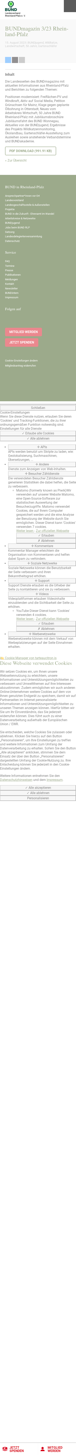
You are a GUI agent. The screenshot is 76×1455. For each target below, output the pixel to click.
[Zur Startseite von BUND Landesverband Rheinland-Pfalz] (11, 6)
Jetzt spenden (17, 1449)
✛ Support (42, 581)
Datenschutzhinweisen (16, 780)
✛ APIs (42, 447)
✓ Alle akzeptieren (38, 788)
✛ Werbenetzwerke (42, 634)
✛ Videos (42, 594)
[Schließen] (38, 404)
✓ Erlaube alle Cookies (38, 433)
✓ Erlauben (46, 535)
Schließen (38, 408)
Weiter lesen (25, 531)
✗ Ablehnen (46, 541)
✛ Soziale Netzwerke (42, 563)
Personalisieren (38, 798)
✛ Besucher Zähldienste (42, 474)
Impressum (55, 780)
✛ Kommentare (42, 546)
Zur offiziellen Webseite (52, 531)
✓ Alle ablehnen (38, 438)
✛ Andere (42, 464)
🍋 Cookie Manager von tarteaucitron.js (28, 658)
